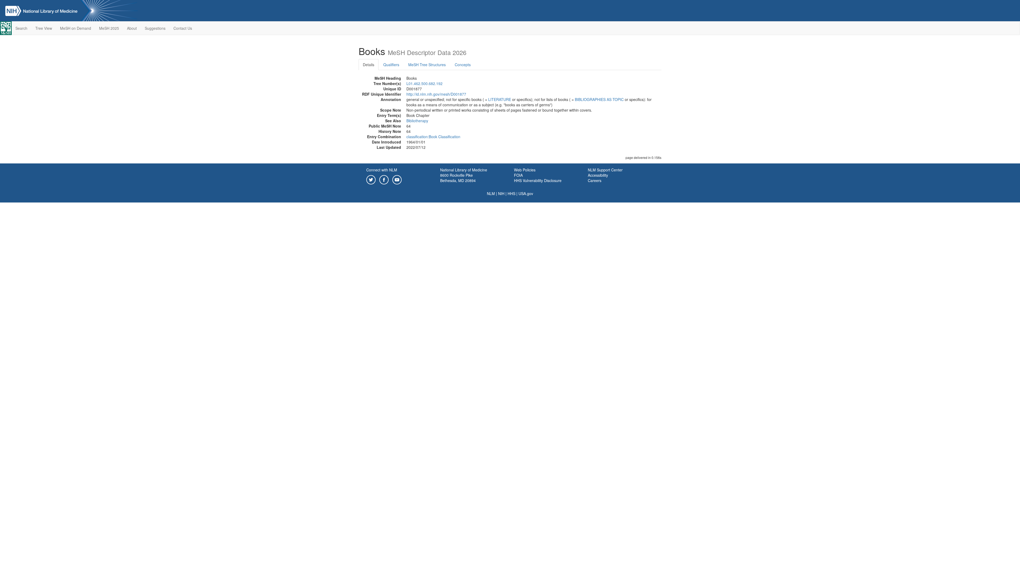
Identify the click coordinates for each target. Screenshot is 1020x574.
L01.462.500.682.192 (424, 83)
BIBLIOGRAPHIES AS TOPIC (599, 99)
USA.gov (525, 193)
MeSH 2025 (109, 28)
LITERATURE (499, 99)
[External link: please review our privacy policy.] (371, 179)
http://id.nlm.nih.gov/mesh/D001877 (436, 94)
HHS (511, 193)
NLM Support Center (605, 169)
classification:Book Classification (433, 136)
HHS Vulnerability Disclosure (538, 180)
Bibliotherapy (417, 120)
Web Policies (525, 169)
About (132, 28)
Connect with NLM (381, 169)
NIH (501, 193)
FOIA (518, 175)
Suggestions (155, 28)
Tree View (43, 28)
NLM (491, 193)
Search (21, 28)
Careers (594, 180)
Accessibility (598, 175)
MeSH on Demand (75, 28)
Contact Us (182, 28)
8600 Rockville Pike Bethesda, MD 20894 (458, 177)
